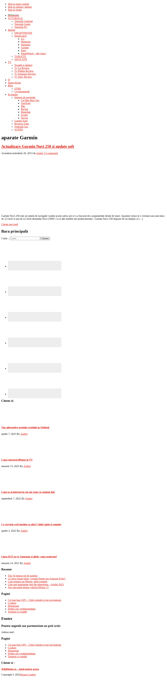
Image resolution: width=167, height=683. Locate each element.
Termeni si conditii (17, 611)
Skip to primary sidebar (20, 7)
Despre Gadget (28, 674)
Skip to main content (18, 4)
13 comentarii (51, 153)
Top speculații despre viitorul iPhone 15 (28, 587)
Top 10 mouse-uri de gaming (23, 575)
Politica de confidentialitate (22, 608)
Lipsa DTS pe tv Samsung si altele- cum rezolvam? (29, 556)
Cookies (12, 603)
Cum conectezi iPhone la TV (17, 459)
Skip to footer (15, 9)
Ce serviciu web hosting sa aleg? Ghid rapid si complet (31, 524)
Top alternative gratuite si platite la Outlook (25, 427)
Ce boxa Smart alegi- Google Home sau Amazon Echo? (36, 578)
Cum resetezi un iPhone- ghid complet (27, 581)
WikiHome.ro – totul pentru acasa (20, 669)
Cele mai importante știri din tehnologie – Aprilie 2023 (36, 584)
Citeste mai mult (9, 224)
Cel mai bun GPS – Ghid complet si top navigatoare (34, 600)
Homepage (13, 606)
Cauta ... (5, 238)
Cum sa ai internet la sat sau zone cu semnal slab (28, 492)
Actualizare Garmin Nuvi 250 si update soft (37, 146)
